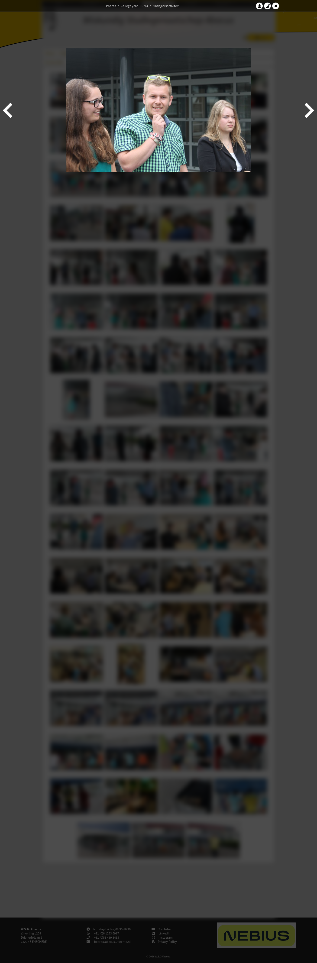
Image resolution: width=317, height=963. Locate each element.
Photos (111, 6)
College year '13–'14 (134, 6)
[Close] (275, 5)
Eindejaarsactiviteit (166, 6)
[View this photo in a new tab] (267, 5)
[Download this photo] (259, 5)
